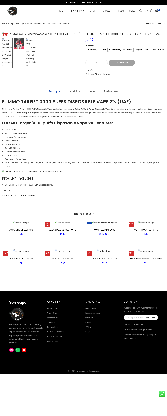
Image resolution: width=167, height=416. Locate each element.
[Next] (77, 34)
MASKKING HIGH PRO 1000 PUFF (146, 258)
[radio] (92, 50)
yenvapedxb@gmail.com (140, 329)
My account (52, 308)
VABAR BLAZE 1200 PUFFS (104, 258)
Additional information (83, 91)
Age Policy (52, 322)
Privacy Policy (53, 327)
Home (4, 23)
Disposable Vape (44, 109)
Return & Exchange (56, 332)
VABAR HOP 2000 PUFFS (21, 258)
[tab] (55, 91)
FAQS (87, 332)
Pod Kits (89, 322)
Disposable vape (17, 23)
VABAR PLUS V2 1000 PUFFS (62, 229)
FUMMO (14, 129)
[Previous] (6, 34)
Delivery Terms (54, 341)
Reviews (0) (111, 91)
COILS (88, 327)
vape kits (89, 317)
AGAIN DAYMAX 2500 (104, 229)
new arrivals (90, 308)
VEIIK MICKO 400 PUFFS (146, 229)
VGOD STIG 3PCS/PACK (21, 229)
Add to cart (121, 62)
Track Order (52, 313)
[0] (156, 11)
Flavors (90, 45)
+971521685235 (137, 324)
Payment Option (54, 336)
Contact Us (52, 317)
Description (55, 91)
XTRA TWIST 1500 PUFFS (62, 258)
